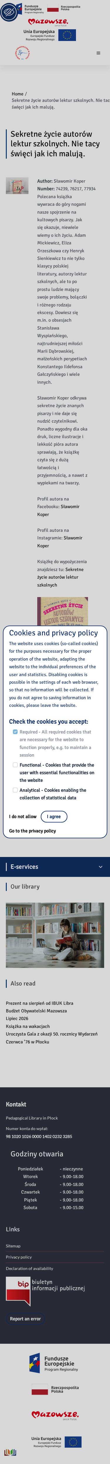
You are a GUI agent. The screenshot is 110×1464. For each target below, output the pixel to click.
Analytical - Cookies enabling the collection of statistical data (53, 794)
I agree (54, 817)
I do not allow (23, 817)
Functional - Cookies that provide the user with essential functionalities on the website (57, 773)
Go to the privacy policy (32, 831)
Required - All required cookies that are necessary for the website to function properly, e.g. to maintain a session (55, 743)
